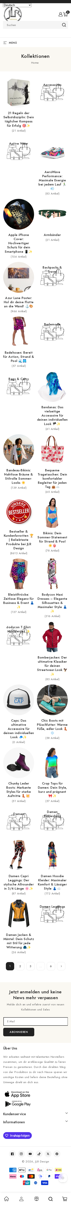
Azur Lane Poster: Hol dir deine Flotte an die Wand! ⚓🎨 (19, 302)
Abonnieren (19, 1032)
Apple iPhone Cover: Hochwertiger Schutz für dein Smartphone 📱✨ (19, 243)
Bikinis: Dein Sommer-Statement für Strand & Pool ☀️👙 (52, 539)
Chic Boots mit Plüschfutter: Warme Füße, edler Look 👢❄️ (52, 726)
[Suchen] (50, 1199)
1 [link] (10, 966)
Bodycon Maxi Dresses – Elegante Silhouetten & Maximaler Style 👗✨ (52, 602)
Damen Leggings (52, 906)
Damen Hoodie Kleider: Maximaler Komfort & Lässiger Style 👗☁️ (52, 882)
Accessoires (52, 85)
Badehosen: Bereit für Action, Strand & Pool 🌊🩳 (18, 356)
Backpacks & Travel (52, 269)
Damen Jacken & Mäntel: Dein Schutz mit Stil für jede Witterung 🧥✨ (18, 941)
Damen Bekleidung (52, 814)
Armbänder (52, 235)
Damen (18, 814)
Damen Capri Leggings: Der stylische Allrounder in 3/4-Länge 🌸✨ (19, 882)
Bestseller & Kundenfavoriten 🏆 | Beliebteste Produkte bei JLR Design (19, 539)
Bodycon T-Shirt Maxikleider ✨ (18, 629)
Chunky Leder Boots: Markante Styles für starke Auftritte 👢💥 (18, 789)
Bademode (52, 324)
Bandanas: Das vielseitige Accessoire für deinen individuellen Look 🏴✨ (52, 415)
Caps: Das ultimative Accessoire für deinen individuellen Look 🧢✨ (18, 728)
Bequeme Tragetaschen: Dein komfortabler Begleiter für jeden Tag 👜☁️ (52, 478)
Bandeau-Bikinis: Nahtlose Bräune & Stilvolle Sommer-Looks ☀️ (18, 476)
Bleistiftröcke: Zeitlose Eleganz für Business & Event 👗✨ (18, 600)
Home (35, 63)
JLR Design (42, 1161)
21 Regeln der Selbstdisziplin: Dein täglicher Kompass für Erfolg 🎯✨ (18, 119)
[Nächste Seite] (61, 966)
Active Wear (18, 143)
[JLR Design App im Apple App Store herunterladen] (35, 1094)
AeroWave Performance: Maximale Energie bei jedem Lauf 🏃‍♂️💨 (52, 180)
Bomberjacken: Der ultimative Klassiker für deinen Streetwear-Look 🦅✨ (52, 665)
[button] (65, 14)
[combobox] (35, 25)
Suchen (64, 25)
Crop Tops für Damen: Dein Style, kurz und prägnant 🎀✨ (52, 789)
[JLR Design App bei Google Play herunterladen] (35, 1103)
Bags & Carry (19, 379)
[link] (6, 1200)
